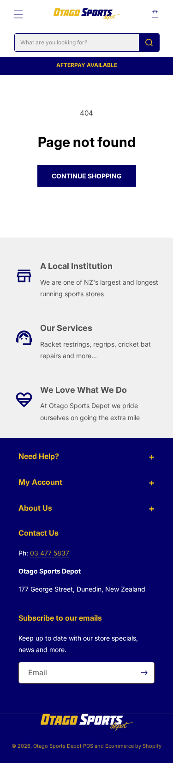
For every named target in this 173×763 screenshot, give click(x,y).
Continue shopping (87, 176)
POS (88, 746)
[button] (18, 14)
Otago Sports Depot (57, 746)
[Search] (149, 42)
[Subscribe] (144, 673)
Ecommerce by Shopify (133, 746)
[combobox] (87, 42)
